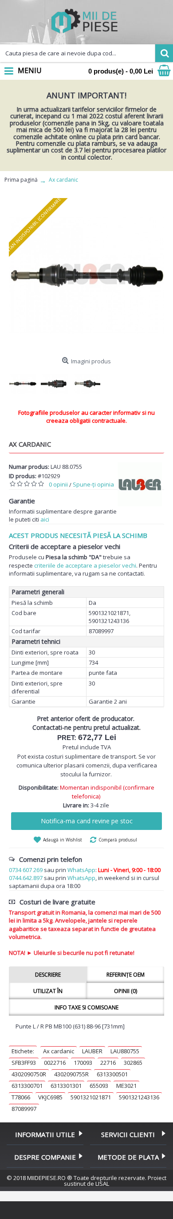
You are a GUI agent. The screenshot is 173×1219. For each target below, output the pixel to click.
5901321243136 (139, 1097)
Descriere (48, 974)
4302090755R (71, 1074)
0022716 (55, 1063)
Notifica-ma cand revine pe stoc (87, 821)
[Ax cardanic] (86, 275)
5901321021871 (91, 1097)
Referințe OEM (125, 974)
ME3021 (126, 1086)
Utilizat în (48, 991)
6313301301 (66, 1086)
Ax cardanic (58, 1051)
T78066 (21, 1097)
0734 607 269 (26, 870)
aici (44, 519)
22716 (108, 1063)
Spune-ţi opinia (93, 484)
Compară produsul (117, 840)
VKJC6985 (50, 1097)
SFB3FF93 (24, 1063)
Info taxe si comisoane (86, 1007)
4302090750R (29, 1074)
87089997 (24, 1109)
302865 (133, 1063)
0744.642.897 (26, 878)
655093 (99, 1086)
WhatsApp (81, 870)
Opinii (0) (125, 991)
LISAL (102, 1184)
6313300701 (27, 1086)
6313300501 (112, 1074)
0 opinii (58, 484)
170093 (83, 1063)
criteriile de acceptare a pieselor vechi (85, 565)
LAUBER (92, 1051)
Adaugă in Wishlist (62, 840)
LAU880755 (124, 1051)
